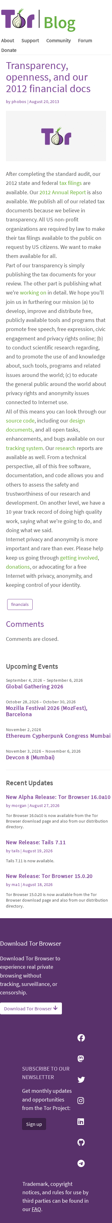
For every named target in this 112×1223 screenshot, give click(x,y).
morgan (19, 805)
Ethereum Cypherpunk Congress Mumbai (58, 735)
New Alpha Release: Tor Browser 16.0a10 (58, 796)
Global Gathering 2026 (34, 686)
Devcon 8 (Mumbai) (30, 757)
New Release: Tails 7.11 (36, 842)
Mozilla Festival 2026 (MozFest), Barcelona (47, 711)
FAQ (36, 1209)
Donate (8, 50)
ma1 (16, 884)
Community (58, 40)
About (7, 40)
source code (20, 420)
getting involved (79, 557)
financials (20, 604)
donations (18, 566)
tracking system (24, 448)
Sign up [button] (34, 1124)
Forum (85, 40)
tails (16, 851)
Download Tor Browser (28, 1008)
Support (30, 40)
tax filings (70, 182)
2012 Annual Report (63, 192)
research (65, 448)
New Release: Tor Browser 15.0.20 (49, 875)
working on (33, 292)
